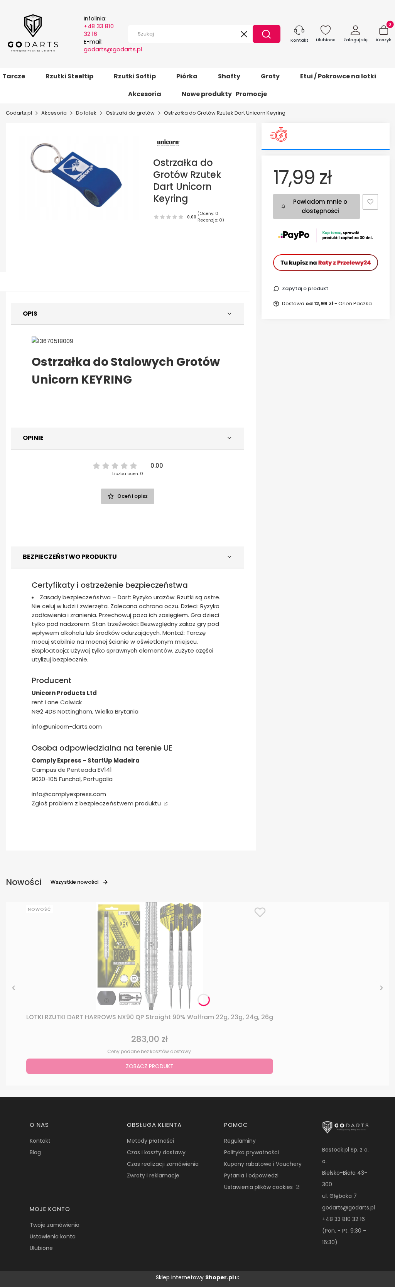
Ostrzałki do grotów (130, 113)
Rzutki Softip (135, 76)
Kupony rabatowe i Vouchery (263, 1164)
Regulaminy (240, 1141)
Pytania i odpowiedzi (251, 1175)
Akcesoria (144, 94)
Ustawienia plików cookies (259, 1187)
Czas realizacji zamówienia (163, 1164)
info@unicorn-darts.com (67, 726)
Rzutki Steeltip (69, 76)
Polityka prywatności (251, 1152)
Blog (35, 1152)
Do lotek (86, 113)
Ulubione (41, 1248)
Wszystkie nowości (74, 882)
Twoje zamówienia (54, 1225)
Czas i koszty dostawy (156, 1152)
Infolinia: (99, 26)
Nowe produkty (207, 94)
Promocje (251, 94)
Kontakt (40, 1141)
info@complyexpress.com (69, 794)
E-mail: (113, 45)
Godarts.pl (19, 113)
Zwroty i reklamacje (153, 1175)
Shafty (229, 76)
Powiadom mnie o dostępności (320, 206)
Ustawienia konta (53, 1236)
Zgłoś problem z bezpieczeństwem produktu (97, 803)
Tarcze (13, 76)
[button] (266, 34)
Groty (270, 76)
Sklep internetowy (195, 1277)
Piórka (187, 76)
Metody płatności (150, 1141)
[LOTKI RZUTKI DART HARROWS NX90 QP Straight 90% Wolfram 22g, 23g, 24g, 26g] (149, 956)
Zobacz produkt (150, 1066)
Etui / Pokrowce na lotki (338, 76)
